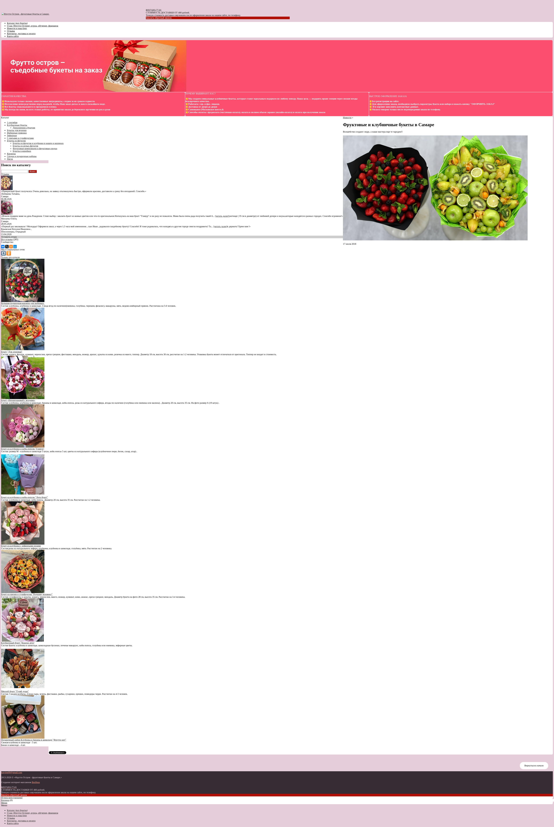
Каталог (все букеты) (17, 23)
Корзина (5, 800)
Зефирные (12, 135)
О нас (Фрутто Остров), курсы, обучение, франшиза (32, 26)
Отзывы (11, 31)
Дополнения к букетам (24, 127)
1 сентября (12, 122)
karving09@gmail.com (11, 772)
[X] (7, 246)
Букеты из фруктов (16, 140)
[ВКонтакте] (3, 246)
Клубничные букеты (17, 125)
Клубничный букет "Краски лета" (18, 643)
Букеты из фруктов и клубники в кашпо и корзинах (38, 143)
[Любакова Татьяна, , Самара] (7, 189)
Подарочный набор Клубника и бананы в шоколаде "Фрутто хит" (33, 740)
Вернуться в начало (534, 765)
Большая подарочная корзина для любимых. (22, 303)
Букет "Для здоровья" (11, 352)
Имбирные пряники (17, 133)
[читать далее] (222, 216)
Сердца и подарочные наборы (22, 156)
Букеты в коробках (22, 151)
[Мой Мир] (15, 246)
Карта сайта (13, 36)
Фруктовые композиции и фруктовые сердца (35, 148)
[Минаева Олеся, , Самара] (7, 214)
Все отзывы (7, 239)
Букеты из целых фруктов (25, 146)
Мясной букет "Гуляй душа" (15, 691)
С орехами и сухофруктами (20, 138)
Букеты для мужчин (17, 130)
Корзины (11, 153)
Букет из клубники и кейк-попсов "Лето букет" (24, 497)
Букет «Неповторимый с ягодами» (18, 400)
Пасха (10, 159)
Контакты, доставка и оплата (21, 33)
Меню (4, 803)
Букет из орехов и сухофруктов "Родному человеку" (27, 594)
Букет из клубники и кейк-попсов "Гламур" (22, 449)
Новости (347, 117)
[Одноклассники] (11, 246)
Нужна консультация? (12, 797)
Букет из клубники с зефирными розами (21, 546)
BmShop (36, 782)
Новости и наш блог (17, 28)
